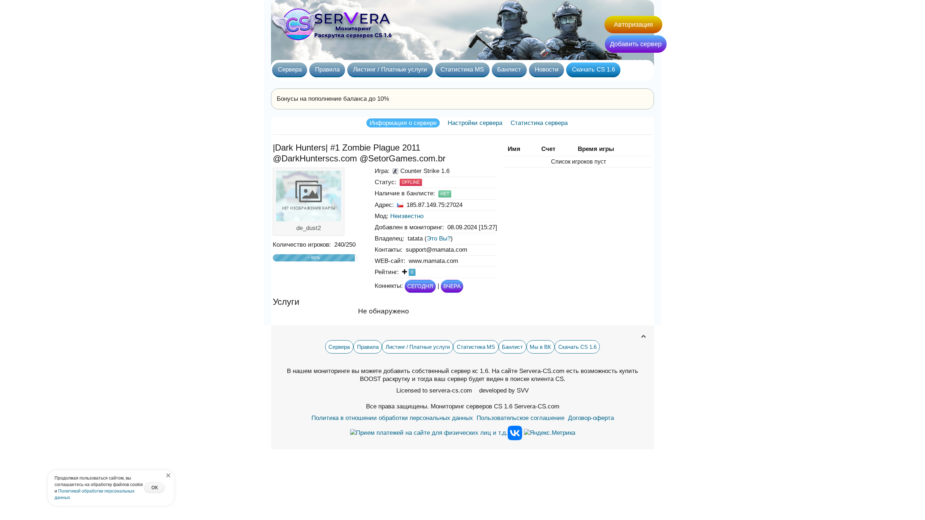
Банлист (509, 69)
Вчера (452, 286)
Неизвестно (406, 216)
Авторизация (633, 24)
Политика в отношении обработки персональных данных (392, 418)
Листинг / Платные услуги (390, 69)
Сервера (290, 69)
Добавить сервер (636, 44)
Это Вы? (439, 238)
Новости (547, 69)
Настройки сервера (475, 123)
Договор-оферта (591, 418)
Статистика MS (462, 69)
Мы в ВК (540, 347)
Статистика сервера (539, 123)
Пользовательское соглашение (520, 418)
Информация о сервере (403, 123)
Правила (327, 69)
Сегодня (420, 286)
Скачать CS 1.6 (593, 69)
